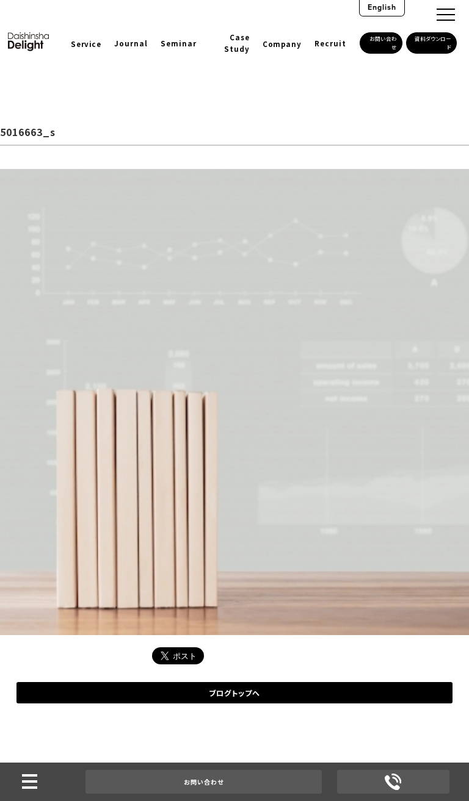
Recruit (330, 43)
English (382, 7)
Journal (131, 43)
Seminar (179, 43)
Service (86, 44)
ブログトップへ (234, 693)
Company (282, 44)
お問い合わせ (204, 781)
